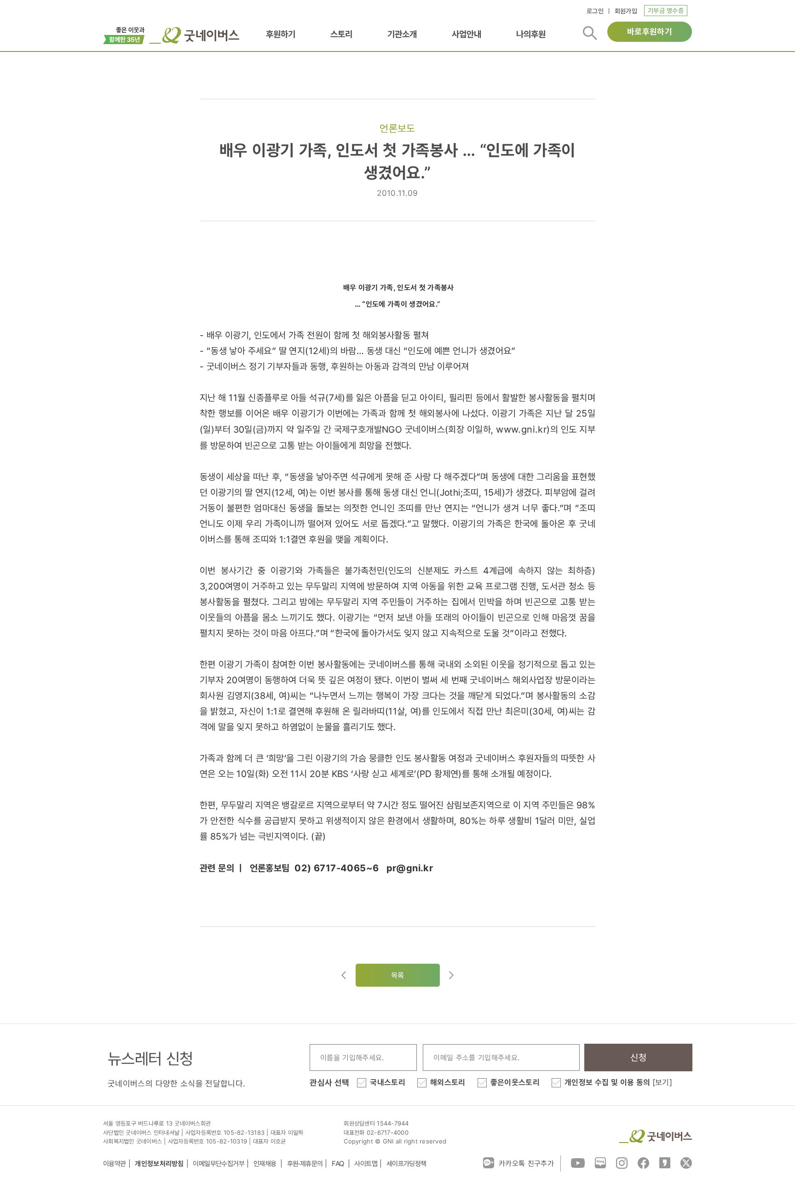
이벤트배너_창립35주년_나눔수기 (124, 34)
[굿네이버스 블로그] (600, 1162)
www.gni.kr (521, 429)
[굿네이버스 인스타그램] (622, 1162)
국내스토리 (387, 1082)
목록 (397, 975)
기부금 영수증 (666, 10)
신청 (638, 1057)
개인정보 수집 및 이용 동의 (618, 1082)
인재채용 (265, 1163)
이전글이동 (343, 975)
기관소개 (402, 34)
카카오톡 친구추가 (526, 1163)
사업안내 (466, 34)
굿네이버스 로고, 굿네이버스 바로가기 (194, 35)
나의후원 (531, 34)
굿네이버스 (655, 1136)
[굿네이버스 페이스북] (643, 1162)
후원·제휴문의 (305, 1163)
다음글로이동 (451, 975)
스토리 (341, 34)
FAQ (339, 1163)
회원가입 (626, 11)
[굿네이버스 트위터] (686, 1162)
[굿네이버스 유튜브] (578, 1162)
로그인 (595, 11)
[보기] (662, 1082)
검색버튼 (590, 33)
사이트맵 (365, 1163)
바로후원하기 (649, 31)
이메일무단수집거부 (218, 1163)
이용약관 (114, 1163)
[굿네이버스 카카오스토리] (664, 1162)
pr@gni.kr (409, 868)
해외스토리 (448, 1082)
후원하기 (280, 34)
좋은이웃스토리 (515, 1082)
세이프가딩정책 (406, 1163)
